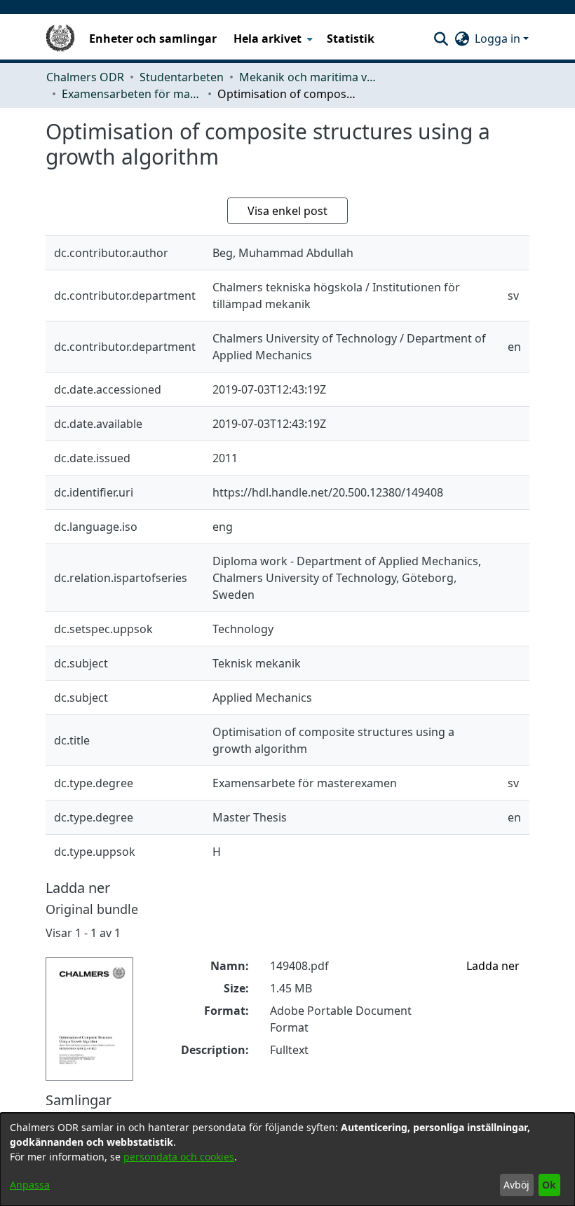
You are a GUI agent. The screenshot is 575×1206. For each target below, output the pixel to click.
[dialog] (287, 1159)
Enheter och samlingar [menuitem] (153, 38)
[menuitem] (272, 39)
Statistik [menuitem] (350, 38)
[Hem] (60, 39)
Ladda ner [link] (493, 965)
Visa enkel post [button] (287, 211)
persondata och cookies (178, 1156)
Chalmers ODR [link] (85, 77)
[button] (440, 38)
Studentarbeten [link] (182, 77)
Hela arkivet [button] (268, 38)
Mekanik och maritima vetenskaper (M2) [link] (309, 77)
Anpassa (30, 1184)
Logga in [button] (499, 38)
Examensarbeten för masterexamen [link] (132, 94)
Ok (549, 1184)
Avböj (516, 1184)
